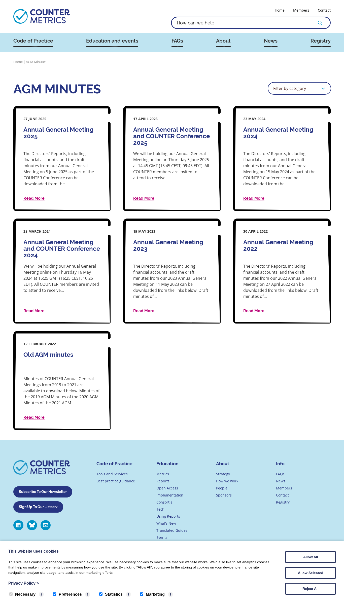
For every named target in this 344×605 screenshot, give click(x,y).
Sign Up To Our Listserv (38, 507)
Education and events (112, 41)
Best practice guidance (115, 481)
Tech (160, 509)
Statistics (114, 594)
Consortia (164, 502)
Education (167, 463)
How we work (227, 481)
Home (280, 10)
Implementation (169, 495)
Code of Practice (33, 41)
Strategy (223, 474)
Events (161, 537)
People (221, 488)
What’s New (166, 523)
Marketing (155, 594)
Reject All (310, 589)
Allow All (310, 557)
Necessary (25, 594)
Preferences (70, 594)
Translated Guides (171, 530)
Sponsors (224, 495)
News (271, 41)
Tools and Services (112, 474)
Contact (324, 10)
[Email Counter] (46, 525)
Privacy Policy (23, 583)
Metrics (162, 474)
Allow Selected (310, 573)
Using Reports (168, 516)
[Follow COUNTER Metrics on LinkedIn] (18, 525)
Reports (162, 481)
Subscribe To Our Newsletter (43, 492)
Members (301, 10)
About (223, 41)
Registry (321, 41)
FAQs (177, 41)
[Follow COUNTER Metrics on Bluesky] (32, 525)
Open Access (167, 488)
